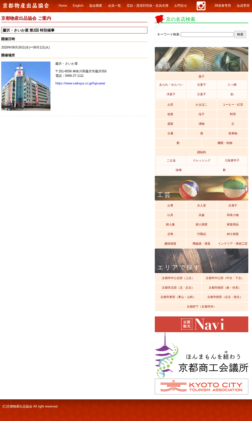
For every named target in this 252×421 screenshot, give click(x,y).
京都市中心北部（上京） (178, 278)
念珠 (170, 234)
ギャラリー (200, 6)
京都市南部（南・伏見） (225, 287)
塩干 (202, 114)
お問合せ (180, 5)
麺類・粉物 (225, 143)
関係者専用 (223, 5)
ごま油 (171, 160)
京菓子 (201, 84)
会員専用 (243, 5)
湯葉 (170, 123)
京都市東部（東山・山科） (178, 297)
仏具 (170, 215)
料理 (233, 114)
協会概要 (95, 5)
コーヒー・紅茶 (232, 104)
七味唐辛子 (232, 160)
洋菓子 (171, 94)
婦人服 (170, 224)
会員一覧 (114, 5)
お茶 (170, 104)
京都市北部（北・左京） (178, 287)
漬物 (202, 123)
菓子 (202, 76)
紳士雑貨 (233, 234)
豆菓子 (201, 94)
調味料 (201, 152)
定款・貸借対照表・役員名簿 (147, 5)
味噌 (179, 170)
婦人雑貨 (201, 224)
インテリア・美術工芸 (233, 243)
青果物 (232, 133)
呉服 (202, 215)
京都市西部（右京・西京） (225, 297)
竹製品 (201, 234)
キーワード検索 (168, 34)
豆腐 (170, 133)
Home (63, 5)
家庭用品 (233, 224)
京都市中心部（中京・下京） (225, 278)
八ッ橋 (232, 84)
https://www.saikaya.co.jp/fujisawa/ (80, 83)
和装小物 (233, 215)
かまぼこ (201, 104)
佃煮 (170, 114)
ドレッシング (201, 160)
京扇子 (232, 205)
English (78, 5)
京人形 (201, 205)
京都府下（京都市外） (201, 306)
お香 (170, 205)
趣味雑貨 (170, 243)
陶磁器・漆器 (201, 243)
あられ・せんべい (171, 84)
